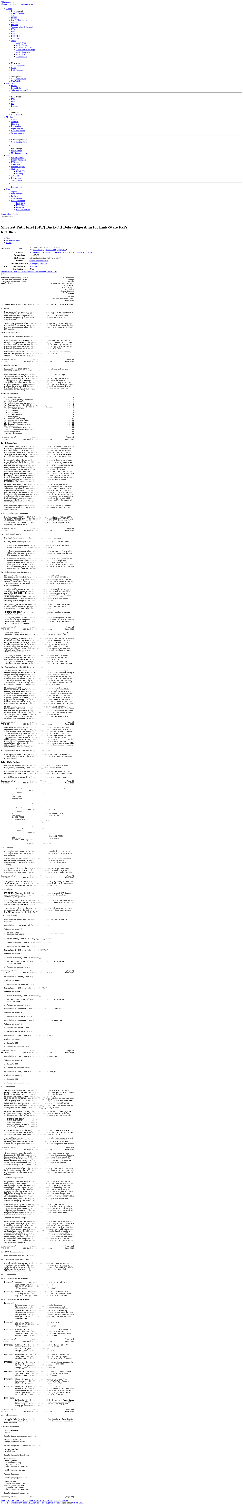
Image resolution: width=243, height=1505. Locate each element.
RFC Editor (16, 38)
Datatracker (29, 4)
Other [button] (8, 155)
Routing (14, 22)
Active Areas (21, 45)
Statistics (14, 169)
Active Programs (23, 52)
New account (16, 198)
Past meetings (16, 151)
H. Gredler (57, 252)
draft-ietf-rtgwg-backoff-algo (44, 249)
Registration (16, 126)
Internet (14, 18)
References (30, 272)
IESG (13, 29)
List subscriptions (18, 201)
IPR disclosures (17, 157)
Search (14, 86)
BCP (18, 115)
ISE (12, 104)
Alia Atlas (33, 266)
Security (14, 25)
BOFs (13, 68)
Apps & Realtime (18, 13)
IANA (50, 1500)
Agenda (14, 119)
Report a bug (16, 187)
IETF (3, 1500)
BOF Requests (17, 70)
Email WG (17, 272)
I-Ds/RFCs (20, 171)
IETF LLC (15, 36)
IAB (13, 31)
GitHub (75, 1503)
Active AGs (21, 43)
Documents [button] (10, 83)
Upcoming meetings (19, 142)
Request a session (18, 131)
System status (16, 180)
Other (13, 40)
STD (13, 115)
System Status (54, 1503)
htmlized (39, 261)
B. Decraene (34, 252)
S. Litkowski (46, 252)
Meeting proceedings (19, 153)
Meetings (20, 173)
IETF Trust (33, 1500)
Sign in (14, 191)
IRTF (13, 34)
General (14, 15)
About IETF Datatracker (11, 1503)
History (9, 243)
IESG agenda (16, 162)
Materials (14, 122)
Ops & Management (19, 20)
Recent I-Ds (16, 88)
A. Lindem (67, 252)
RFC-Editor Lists (23, 210)
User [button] (8, 189)
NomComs (15, 164)
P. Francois (77, 252)
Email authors (7, 272)
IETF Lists (20, 203)
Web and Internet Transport (22, 27)
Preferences (15, 196)
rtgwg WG (61, 249)
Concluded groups (18, 79)
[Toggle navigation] (2, 221)
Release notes (16, 178)
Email (81, 1503)
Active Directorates (24, 47)
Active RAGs (21, 54)
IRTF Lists (20, 205)
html (34, 261)
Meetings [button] (9, 117)
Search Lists (52, 272)
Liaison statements (18, 160)
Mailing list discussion (38, 263)
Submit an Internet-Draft (21, 90)
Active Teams (21, 56)
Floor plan (15, 124)
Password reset (17, 194)
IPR (23, 272)
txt (30, 261)
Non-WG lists (16, 81)
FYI (21, 115)
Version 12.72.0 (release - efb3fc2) (35, 1503)
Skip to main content (9, 2)
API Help (15, 176)
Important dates (17, 128)
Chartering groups (18, 65)
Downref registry (18, 167)
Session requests (17, 133)
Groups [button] (9, 9)
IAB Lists (20, 207)
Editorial (14, 106)
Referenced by (41, 272)
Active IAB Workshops (25, 50)
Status (8, 238)
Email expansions (13, 240)
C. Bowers (87, 252)
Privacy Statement (61, 1500)
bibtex (45, 261)
